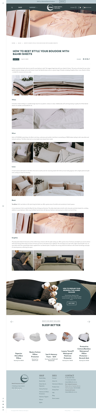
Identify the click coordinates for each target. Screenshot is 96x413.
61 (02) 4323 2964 (71, 380)
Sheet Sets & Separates (42, 385)
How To (16, 59)
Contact (54, 378)
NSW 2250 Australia (17, 388)
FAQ (53, 392)
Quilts (40, 402)
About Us (54, 381)
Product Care (55, 387)
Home (13, 43)
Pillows (41, 399)
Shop (20, 7)
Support (32, 7)
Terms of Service (76, 410)
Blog (19, 43)
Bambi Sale (42, 381)
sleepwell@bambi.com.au (71, 382)
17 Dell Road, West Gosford (18, 386)
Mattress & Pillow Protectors (44, 393)
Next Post (72, 303)
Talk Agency (25, 410)
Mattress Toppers (43, 396)
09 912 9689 (77, 388)
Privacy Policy (67, 410)
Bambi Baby (42, 378)
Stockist (72, 7)
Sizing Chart (55, 389)
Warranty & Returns (57, 384)
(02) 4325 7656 (70, 377)
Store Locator (55, 398)
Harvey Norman (43, 389)
